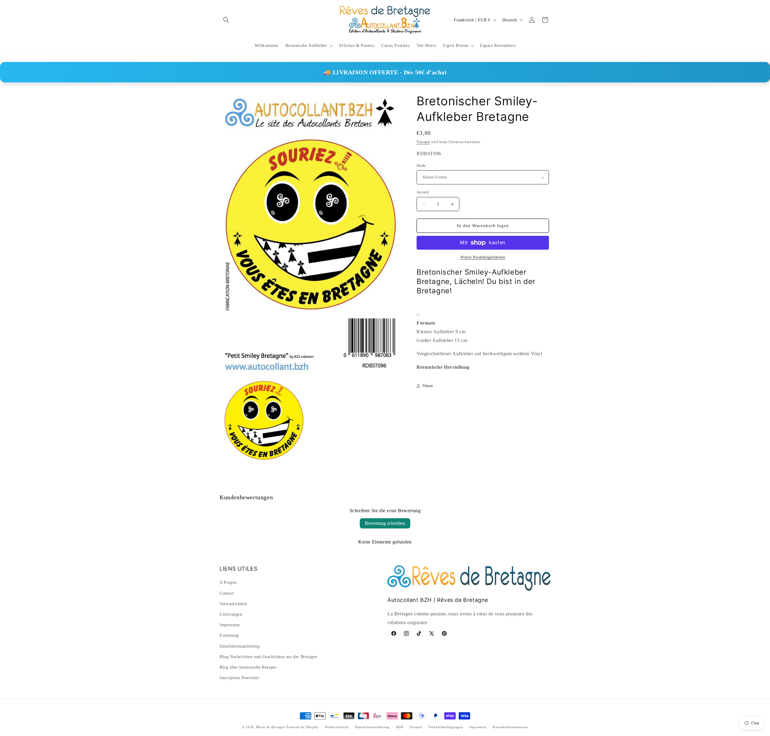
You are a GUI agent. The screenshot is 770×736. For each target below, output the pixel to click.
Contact (227, 593)
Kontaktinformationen (510, 726)
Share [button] (428, 386)
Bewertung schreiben (385, 523)
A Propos (228, 582)
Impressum (230, 625)
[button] (226, 19)
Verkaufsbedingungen (445, 726)
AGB (399, 726)
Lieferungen (231, 614)
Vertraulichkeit (233, 604)
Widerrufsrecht (337, 726)
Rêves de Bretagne (270, 727)
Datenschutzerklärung (372, 726)
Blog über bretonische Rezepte (248, 667)
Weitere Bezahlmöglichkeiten (482, 257)
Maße (422, 165)
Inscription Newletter (240, 678)
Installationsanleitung (240, 646)
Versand (423, 142)
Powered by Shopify (302, 727)
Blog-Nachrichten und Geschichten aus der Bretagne (268, 656)
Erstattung (229, 635)
